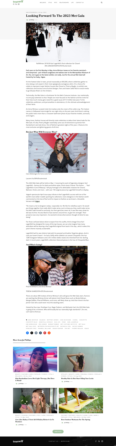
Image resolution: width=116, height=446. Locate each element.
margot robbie (53, 324)
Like (13, 4)
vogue (87, 328)
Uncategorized (31, 12)
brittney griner (52, 320)
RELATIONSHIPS (64, 2)
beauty (17, 374)
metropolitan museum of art (48, 326)
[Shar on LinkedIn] (40, 333)
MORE (96, 415)
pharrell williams (44, 328)
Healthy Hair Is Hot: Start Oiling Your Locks (77, 378)
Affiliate (64, 374)
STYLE (50, 2)
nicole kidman (78, 326)
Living (85, 415)
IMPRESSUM (65, 441)
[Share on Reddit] (49, 333)
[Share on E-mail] (36, 333)
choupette (83, 320)
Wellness (43, 2)
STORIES (44, 374)
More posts (58, 431)
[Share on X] (31, 333)
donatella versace (46, 322)
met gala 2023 (31, 326)
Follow (16, 4)
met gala (82, 324)
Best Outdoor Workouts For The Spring (75, 420)
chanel (75, 320)
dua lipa (57, 322)
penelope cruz (31, 328)
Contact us (80, 2)
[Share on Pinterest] (44, 333)
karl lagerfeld (72, 322)
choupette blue (31, 322)
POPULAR (37, 374)
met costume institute (69, 324)
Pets (55, 2)
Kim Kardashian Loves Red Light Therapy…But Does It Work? (34, 379)
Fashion (25, 415)
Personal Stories (87, 374)
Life (72, 2)
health (79, 415)
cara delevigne (65, 320)
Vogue (37, 201)
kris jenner (43, 324)
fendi (64, 322)
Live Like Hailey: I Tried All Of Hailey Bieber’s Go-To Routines (34, 421)
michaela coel (66, 326)
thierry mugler (77, 328)
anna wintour (33, 320)
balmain (42, 320)
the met (67, 328)
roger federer (58, 328)
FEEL (38, 415)
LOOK (31, 374)
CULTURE (25, 374)
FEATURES (32, 415)
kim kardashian (31, 324)
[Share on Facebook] (27, 333)
